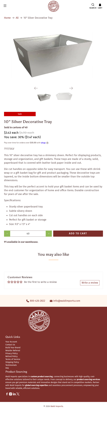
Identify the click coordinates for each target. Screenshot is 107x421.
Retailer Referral (12, 350)
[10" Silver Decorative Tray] (53, 55)
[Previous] (36, 88)
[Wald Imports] (53, 6)
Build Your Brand (12, 347)
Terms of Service (12, 359)
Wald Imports (56, 406)
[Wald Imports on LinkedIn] (14, 395)
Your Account (11, 342)
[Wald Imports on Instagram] (10, 395)
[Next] (71, 88)
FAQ (7, 368)
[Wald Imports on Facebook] (6, 395)
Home (7, 18)
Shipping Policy (12, 362)
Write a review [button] (90, 282)
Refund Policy (11, 356)
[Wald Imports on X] (18, 395)
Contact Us (10, 345)
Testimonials (11, 365)
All (17, 18)
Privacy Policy (11, 353)
